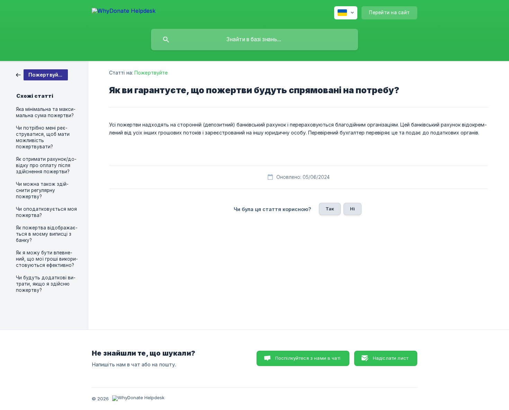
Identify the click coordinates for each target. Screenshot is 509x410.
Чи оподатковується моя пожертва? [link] (46, 212)
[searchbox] (254, 39)
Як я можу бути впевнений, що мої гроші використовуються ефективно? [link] (47, 259)
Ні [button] (352, 208)
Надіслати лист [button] (390, 358)
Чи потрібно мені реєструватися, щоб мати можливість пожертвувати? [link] (43, 137)
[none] (123, 12)
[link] (42, 74)
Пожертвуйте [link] (151, 73)
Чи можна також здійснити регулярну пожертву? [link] (42, 190)
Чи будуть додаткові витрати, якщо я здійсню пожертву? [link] (45, 284)
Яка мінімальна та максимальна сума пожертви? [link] (45, 112)
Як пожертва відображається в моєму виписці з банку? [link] (47, 234)
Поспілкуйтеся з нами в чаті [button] (307, 358)
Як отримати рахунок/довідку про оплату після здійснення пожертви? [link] (46, 165)
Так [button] (329, 208)
